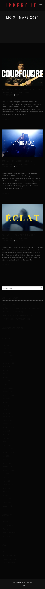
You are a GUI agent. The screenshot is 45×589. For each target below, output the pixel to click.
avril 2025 (6, 377)
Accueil (5, 522)
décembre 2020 (8, 485)
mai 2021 (6, 477)
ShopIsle (15, 582)
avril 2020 (6, 495)
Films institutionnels (9, 533)
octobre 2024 (7, 392)
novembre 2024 (8, 388)
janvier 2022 (7, 463)
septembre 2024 (8, 395)
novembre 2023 (8, 420)
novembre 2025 (8, 356)
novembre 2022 (8, 449)
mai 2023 (6, 438)
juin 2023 (6, 435)
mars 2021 (6, 481)
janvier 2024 (7, 413)
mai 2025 (6, 374)
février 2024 (7, 410)
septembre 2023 (8, 427)
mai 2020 (6, 492)
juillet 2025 (6, 367)
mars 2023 (6, 442)
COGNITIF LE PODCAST (10, 305)
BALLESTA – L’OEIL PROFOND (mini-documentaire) (19, 312)
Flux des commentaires (10, 559)
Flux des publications (10, 555)
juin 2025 (6, 370)
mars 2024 (6, 406)
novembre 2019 (8, 502)
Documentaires (8, 525)
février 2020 (7, 499)
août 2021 (6, 474)
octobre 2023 (7, 424)
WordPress (29, 582)
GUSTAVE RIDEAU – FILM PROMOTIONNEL (16, 319)
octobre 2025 (7, 359)
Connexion (6, 552)
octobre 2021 (7, 467)
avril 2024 (6, 402)
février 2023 (7, 445)
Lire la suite (5, 119)
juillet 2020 (6, 488)
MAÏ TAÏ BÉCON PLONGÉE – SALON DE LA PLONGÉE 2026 (21, 308)
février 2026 (7, 349)
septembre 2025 (8, 363)
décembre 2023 (8, 417)
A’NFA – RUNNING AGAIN (17, 161)
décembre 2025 (8, 352)
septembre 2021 (8, 470)
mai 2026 (6, 345)
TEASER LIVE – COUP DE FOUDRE (22, 89)
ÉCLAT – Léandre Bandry (18, 235)
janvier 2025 (7, 384)
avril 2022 (6, 460)
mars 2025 (6, 381)
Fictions (19, 95)
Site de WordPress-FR (10, 563)
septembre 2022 (8, 452)
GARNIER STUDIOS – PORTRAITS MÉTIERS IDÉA (18, 315)
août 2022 (6, 456)
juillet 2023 (6, 431)
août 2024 (6, 399)
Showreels (6, 536)
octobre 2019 (7, 506)
